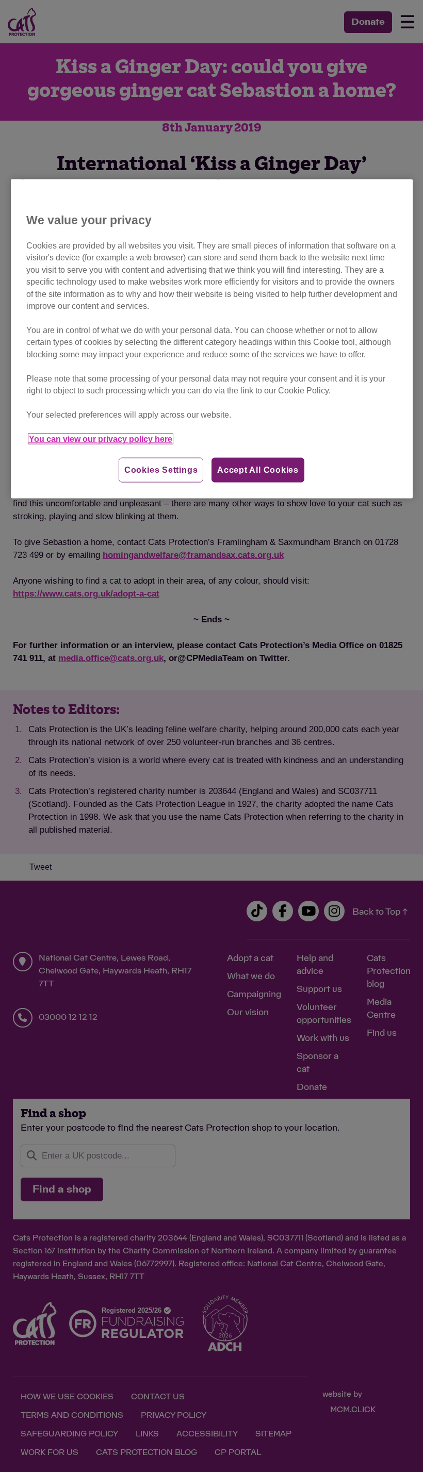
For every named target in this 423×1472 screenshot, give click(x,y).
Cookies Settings (161, 470)
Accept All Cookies (258, 470)
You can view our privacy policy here (100, 438)
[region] (212, 339)
